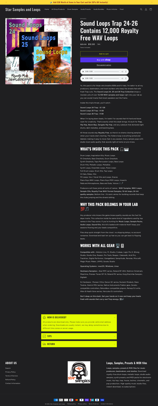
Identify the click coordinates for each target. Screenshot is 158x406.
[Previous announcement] (6, 2)
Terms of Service (11, 376)
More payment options (104, 65)
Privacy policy (82, 404)
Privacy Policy (10, 372)
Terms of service (94, 404)
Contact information (107, 404)
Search (8, 368)
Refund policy (71, 404)
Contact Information (12, 383)
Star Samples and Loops (57, 404)
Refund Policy (10, 380)
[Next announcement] (152, 2)
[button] (141, 9)
